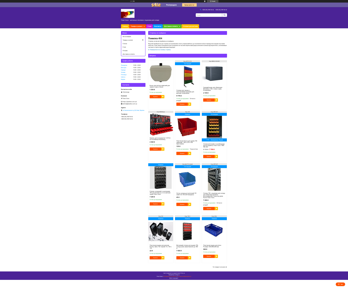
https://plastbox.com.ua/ (130, 101)
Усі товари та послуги (219, 267)
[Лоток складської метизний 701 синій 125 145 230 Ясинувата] (187, 179)
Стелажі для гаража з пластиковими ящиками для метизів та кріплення (185, 92)
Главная (125, 26)
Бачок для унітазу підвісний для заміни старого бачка (160, 86)
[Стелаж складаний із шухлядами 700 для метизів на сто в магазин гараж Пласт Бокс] (160, 177)
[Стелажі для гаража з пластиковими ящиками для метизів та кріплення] (187, 76)
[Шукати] (224, 15)
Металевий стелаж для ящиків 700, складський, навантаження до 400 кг (187, 247)
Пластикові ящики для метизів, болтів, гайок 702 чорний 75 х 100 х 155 (160, 247)
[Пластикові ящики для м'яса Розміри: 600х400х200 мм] (214, 231)
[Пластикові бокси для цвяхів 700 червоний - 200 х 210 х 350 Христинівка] (187, 127)
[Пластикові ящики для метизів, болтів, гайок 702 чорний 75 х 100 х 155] (160, 231)
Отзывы (125, 50)
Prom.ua (183, 273)
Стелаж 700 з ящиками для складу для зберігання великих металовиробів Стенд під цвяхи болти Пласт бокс (214, 195)
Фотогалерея (127, 36)
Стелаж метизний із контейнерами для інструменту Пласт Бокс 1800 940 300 (214, 145)
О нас (149, 26)
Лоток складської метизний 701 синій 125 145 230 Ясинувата (186, 194)
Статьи (125, 43)
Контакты (157, 26)
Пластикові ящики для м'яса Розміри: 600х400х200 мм (212, 246)
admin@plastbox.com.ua (130, 104)
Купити (155, 96)
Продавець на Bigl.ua (174, 274)
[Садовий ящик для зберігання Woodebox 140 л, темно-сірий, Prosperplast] (214, 73)
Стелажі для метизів (190, 26)
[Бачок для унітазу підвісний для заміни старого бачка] (160, 71)
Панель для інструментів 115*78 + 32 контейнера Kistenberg (160, 138)
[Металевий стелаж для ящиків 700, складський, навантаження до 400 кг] (187, 231)
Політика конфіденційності (184, 276)
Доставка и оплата (171, 26)
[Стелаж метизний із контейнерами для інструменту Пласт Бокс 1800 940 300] (214, 127)
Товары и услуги (136, 26)
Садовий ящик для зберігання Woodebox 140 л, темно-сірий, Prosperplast (212, 89)
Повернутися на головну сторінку (160, 50)
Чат (342, 284)
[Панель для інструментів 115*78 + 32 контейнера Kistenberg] (160, 124)
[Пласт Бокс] (127, 13)
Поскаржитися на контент (170, 276)
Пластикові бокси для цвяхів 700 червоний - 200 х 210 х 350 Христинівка (186, 142)
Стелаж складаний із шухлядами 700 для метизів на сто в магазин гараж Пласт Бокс (160, 193)
